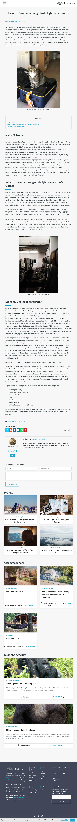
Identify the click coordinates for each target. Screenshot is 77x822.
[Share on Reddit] (10, 430)
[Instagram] (11, 451)
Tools (42, 790)
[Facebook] (16, 451)
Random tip (32, 780)
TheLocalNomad (48, 588)
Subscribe (61, 801)
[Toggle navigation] (4, 3)
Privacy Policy (64, 820)
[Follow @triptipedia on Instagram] (38, 816)
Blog (64, 773)
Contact (65, 776)
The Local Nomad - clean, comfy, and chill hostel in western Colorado (55, 595)
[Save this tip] (65, 429)
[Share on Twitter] (7, 430)
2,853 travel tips (11, 778)
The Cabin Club (12, 639)
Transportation (21, 421)
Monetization (32, 775)
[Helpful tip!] (69, 429)
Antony (21, 547)
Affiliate (43, 773)
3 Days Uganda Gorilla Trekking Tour (21, 684)
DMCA (31, 795)
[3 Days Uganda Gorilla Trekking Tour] (38, 668)
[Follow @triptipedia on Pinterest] (42, 816)
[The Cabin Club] (20, 622)
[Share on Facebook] (14, 430)
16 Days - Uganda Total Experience (20, 730)
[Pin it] (25, 430)
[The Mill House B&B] (20, 575)
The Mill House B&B (14, 592)
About (64, 771)
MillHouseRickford (13, 588)
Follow (13, 455)
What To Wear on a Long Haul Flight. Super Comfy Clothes (23, 124)
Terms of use (32, 792)
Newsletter (54, 780)
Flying (9, 421)
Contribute (32, 773)
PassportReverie (12, 21)
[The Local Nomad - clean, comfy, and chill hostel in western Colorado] (56, 575)
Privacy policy (33, 790)
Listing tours (44, 776)
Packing (14, 421)
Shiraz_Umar (21, 517)
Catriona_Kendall (57, 517)
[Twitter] (14, 451)
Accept (72, 820)
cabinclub (10, 635)
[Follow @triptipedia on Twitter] (34, 816)
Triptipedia (69, 3)
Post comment (12, 484)
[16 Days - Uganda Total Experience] (38, 714)
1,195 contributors (12, 780)
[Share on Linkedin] (18, 430)
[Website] (8, 451)
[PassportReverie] (12, 442)
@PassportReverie (12, 447)
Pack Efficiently (11, 122)
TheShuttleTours (12, 726)
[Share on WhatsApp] (22, 430)
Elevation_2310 (57, 547)
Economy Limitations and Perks (15, 126)
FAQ (42, 771)
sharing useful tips (19, 798)
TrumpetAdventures (13, 680)
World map (32, 778)
